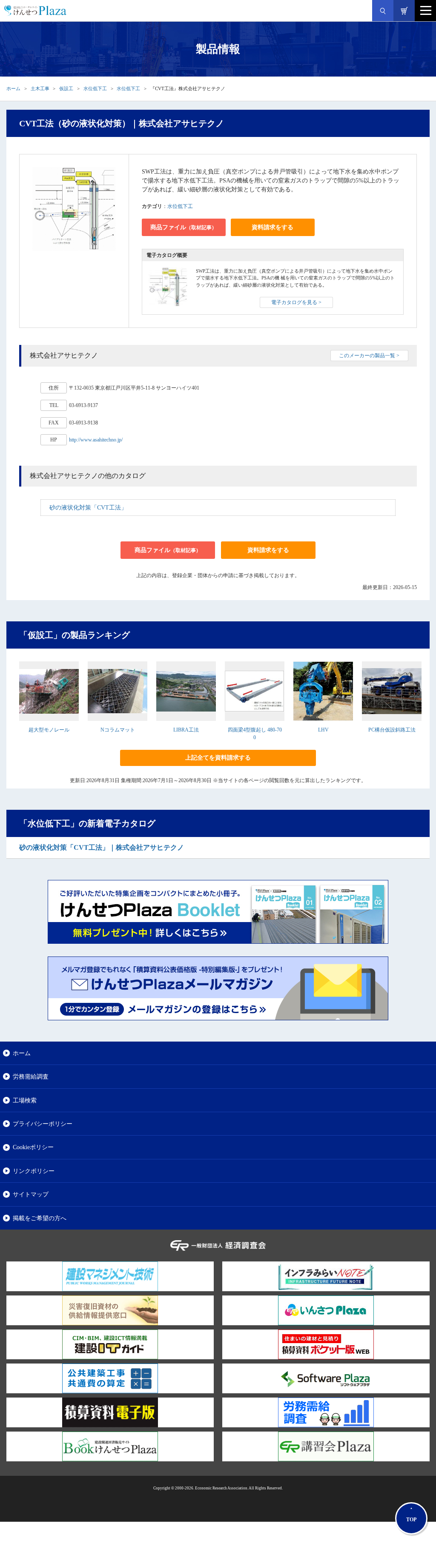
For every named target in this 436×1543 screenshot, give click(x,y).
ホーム (13, 88)
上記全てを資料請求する (218, 757)
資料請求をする (272, 227)
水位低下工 (95, 88)
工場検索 (25, 1100)
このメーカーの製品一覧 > (369, 356)
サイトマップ (31, 1194)
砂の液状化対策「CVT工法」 (88, 507)
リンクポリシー (33, 1170)
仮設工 (66, 88)
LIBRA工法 (186, 730)
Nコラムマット (117, 730)
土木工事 (40, 88)
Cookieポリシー (33, 1147)
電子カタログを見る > (296, 302)
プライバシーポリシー (42, 1123)
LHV (323, 730)
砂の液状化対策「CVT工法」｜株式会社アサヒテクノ (101, 847)
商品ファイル (183, 227)
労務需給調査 (31, 1076)
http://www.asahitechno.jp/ (96, 440)
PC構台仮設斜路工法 (392, 730)
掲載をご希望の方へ (39, 1218)
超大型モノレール (49, 730)
